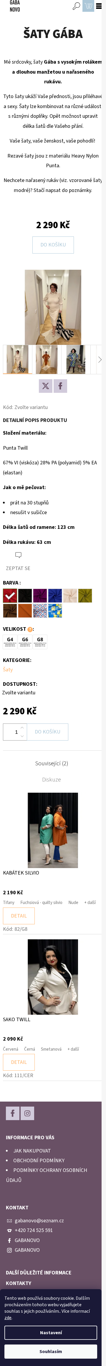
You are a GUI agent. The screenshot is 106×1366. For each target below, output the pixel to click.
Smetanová (51, 1049)
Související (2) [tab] (51, 763)
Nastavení (51, 1332)
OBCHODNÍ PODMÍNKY (38, 1160)
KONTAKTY (18, 1283)
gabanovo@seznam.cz (39, 1220)
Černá (29, 1049)
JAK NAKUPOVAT (32, 1151)
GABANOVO (27, 1240)
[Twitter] (45, 386)
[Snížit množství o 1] (22, 736)
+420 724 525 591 (34, 1230)
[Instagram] (27, 1113)
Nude (73, 903)
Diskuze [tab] (51, 779)
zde (7, 1317)
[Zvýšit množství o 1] (22, 728)
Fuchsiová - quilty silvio (41, 903)
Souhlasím (50, 1351)
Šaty (8, 669)
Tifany (8, 903)
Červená (10, 1049)
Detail (19, 916)
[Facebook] (60, 386)
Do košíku (53, 245)
